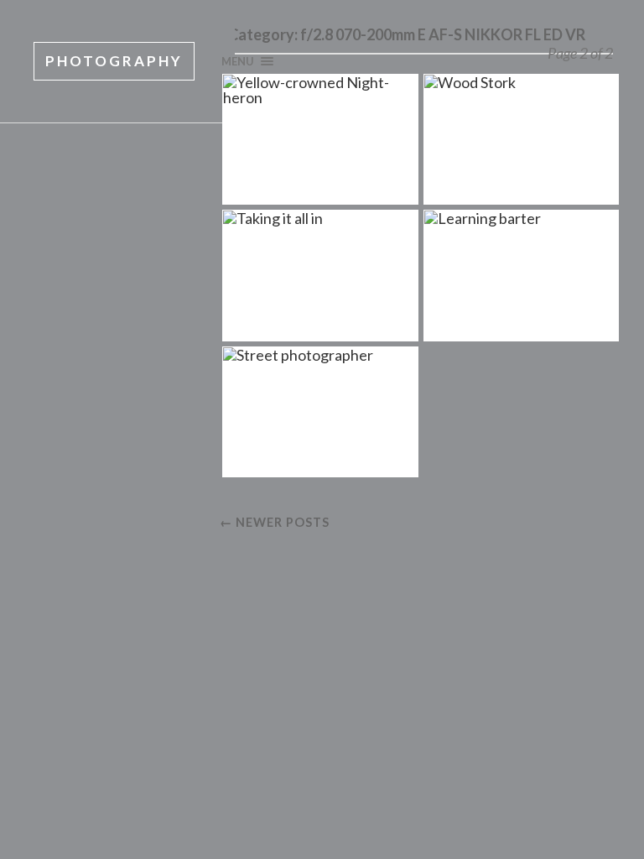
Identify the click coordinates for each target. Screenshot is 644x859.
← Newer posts (275, 522)
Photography (114, 61)
